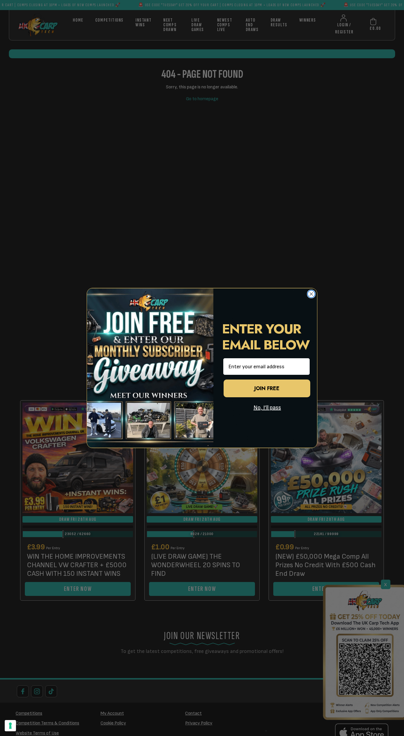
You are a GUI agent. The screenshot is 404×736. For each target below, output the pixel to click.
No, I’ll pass (267, 407)
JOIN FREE (266, 388)
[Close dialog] (311, 294)
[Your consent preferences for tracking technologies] (10, 725)
